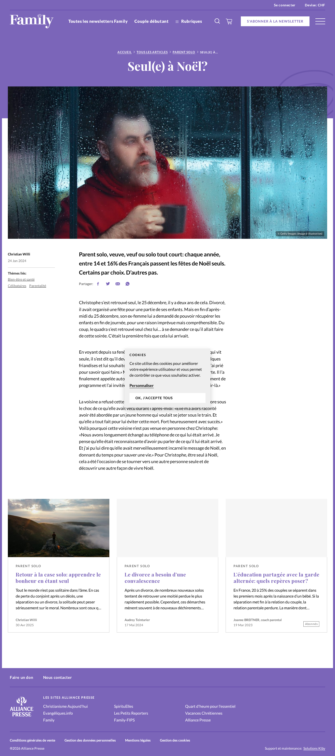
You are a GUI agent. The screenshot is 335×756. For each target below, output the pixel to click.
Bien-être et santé (21, 279)
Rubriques (191, 21)
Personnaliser (141, 385)
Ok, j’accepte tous (154, 398)
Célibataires (17, 286)
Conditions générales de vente (32, 740)
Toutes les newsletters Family (98, 21)
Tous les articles (152, 52)
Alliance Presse (198, 720)
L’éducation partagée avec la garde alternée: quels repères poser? (276, 577)
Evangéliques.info (58, 713)
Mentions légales (138, 740)
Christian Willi (26, 620)
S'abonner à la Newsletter (275, 21)
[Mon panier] (229, 21)
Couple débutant (151, 21)
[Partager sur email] (118, 284)
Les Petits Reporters (131, 713)
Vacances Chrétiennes (203, 713)
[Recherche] (217, 21)
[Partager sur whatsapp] (127, 284)
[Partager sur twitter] (108, 284)
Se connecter (285, 5)
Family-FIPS (124, 720)
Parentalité (37, 286)
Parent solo (184, 52)
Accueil (124, 52)
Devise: (315, 5)
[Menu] (320, 21)
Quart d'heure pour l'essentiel (210, 706)
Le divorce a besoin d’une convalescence (155, 577)
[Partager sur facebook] (98, 284)
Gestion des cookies (175, 740)
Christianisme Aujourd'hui (65, 706)
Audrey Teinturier (137, 620)
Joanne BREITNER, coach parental (257, 620)
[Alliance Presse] (21, 717)
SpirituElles (123, 706)
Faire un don (21, 677)
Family (48, 720)
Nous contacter (57, 677)
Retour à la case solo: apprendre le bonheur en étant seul (58, 577)
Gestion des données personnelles (90, 740)
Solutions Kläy (314, 748)
